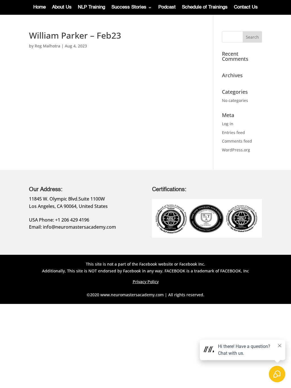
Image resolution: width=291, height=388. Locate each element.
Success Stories (128, 7)
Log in (227, 123)
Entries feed (233, 132)
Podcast (167, 7)
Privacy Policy (146, 281)
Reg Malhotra (47, 46)
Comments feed (237, 141)
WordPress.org (236, 150)
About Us (62, 7)
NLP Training (91, 7)
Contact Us (246, 7)
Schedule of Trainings (205, 7)
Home (39, 7)
